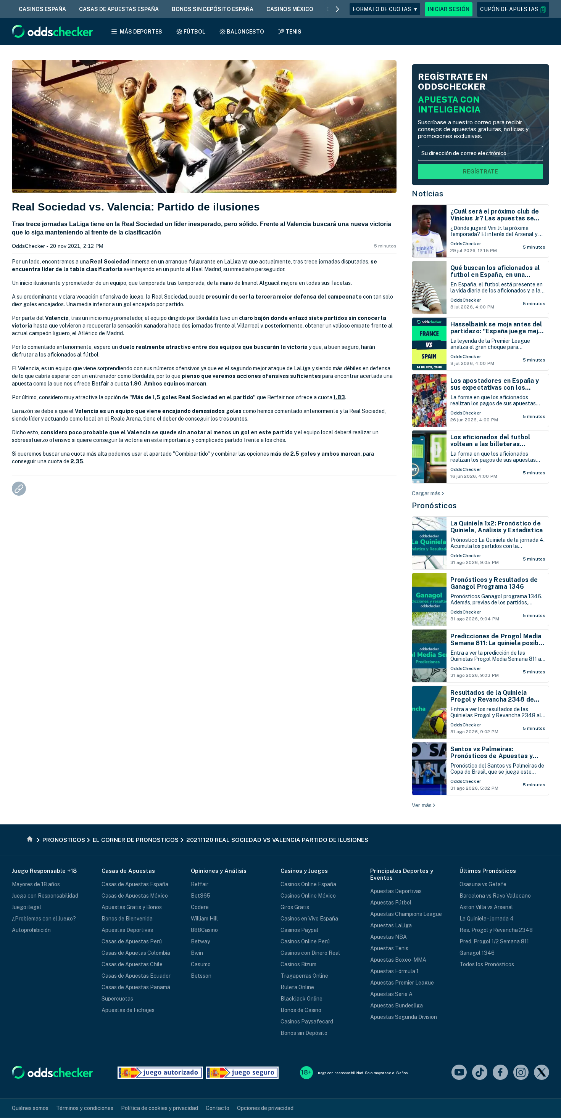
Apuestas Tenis (389, 948)
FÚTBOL (194, 32)
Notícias (427, 193)
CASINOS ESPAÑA (42, 9)
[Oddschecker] (52, 1073)
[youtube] (459, 1073)
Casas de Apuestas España (135, 884)
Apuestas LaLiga (391, 925)
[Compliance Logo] (160, 1073)
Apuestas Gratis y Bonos (132, 907)
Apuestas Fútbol (390, 903)
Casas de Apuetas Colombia (136, 953)
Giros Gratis (294, 907)
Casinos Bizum (298, 964)
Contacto (217, 1108)
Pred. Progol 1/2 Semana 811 (494, 941)
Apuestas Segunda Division (403, 1017)
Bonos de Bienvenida (127, 919)
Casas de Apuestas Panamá (136, 987)
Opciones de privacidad (265, 1108)
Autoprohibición (31, 930)
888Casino (204, 930)
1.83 (339, 397)
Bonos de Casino (300, 1010)
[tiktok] (479, 1073)
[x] (541, 1073)
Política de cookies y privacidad (159, 1108)
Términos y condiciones (84, 1108)
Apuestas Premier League (402, 983)
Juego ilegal (26, 907)
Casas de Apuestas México (135, 896)
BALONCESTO (245, 32)
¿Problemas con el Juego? (44, 919)
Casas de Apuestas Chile (132, 964)
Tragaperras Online (304, 976)
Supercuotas (117, 999)
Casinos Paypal (299, 930)
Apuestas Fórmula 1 (394, 971)
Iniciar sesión (448, 9)
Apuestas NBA (388, 937)
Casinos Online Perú (305, 941)
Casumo (201, 964)
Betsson (201, 976)
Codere (200, 907)
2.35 (77, 461)
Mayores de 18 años (36, 884)
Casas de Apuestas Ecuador (136, 976)
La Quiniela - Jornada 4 (486, 919)
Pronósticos (434, 505)
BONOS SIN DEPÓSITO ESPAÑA (212, 9)
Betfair (199, 884)
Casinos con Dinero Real (310, 953)
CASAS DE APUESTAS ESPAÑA (119, 9)
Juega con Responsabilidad (45, 896)
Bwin (197, 953)
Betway (200, 941)
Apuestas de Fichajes (128, 1010)
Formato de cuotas (385, 9)
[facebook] (500, 1073)
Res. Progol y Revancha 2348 (496, 930)
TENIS (293, 32)
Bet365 (200, 896)
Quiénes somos (30, 1108)
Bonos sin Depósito (303, 1033)
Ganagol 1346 (477, 953)
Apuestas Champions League (406, 914)
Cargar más (426, 493)
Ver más (422, 805)
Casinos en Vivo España (309, 919)
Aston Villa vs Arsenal (486, 907)
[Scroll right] (337, 9)
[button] (513, 9)
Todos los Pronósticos (486, 964)
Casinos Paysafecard (306, 1021)
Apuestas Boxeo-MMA (398, 960)
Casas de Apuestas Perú (132, 941)
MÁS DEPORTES (141, 32)
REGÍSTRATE (480, 172)
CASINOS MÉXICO (289, 9)
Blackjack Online (301, 999)
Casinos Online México (308, 896)
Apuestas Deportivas (127, 930)
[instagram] (521, 1073)
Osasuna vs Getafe (482, 884)
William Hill (204, 919)
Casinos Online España (308, 884)
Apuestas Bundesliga (396, 1005)
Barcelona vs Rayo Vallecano (495, 896)
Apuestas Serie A (391, 994)
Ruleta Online (297, 987)
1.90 (136, 384)
